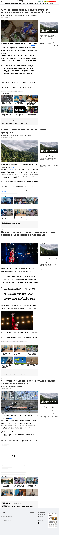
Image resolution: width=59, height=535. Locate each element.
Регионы (34, 3)
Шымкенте (3, 191)
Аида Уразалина (3, 137)
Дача (11, 91)
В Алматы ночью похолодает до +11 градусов (48, 31)
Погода (42, 29)
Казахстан (2, 341)
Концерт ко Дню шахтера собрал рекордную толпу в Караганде (13, 374)
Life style (24, 3)
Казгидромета (10, 169)
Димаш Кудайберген (12, 341)
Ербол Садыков (3, 388)
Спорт (28, 3)
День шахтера (22, 341)
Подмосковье (15, 91)
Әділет (38, 3)
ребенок (8, 91)
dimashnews (21, 272)
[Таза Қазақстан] (46, 1)
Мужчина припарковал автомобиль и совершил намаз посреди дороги (14, 123)
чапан (26, 341)
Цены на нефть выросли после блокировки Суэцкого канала (13, 120)
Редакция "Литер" (4, 17)
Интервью (20, 3)
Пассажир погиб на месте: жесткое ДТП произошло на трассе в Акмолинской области (17, 506)
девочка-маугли (20, 91)
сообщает (33, 45)
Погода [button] (51, 3)
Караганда (6, 341)
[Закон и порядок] (41, 1)
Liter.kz (12, 167)
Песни (17, 341)
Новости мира (15, 3)
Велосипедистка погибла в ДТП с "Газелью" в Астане (11, 503)
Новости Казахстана (9, 3)
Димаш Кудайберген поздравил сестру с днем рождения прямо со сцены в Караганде (17, 371)
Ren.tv (7, 85)
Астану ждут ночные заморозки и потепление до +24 (11, 223)
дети (5, 91)
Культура (31, 3)
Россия (2, 91)
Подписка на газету (53, 1)
